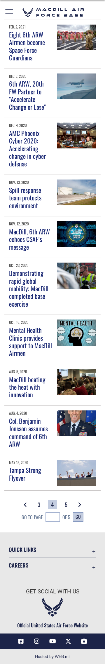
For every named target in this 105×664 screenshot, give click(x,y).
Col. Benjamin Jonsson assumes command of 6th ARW (28, 432)
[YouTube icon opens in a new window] (52, 641)
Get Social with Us (52, 591)
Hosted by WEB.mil (52, 656)
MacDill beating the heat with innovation (27, 387)
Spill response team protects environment (25, 197)
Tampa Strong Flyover (25, 473)
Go (78, 516)
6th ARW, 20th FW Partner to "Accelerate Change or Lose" (27, 95)
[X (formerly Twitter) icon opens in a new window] (68, 641)
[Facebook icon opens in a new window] (21, 641)
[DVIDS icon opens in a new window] (84, 641)
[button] (9, 12)
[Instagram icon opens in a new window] (36, 641)
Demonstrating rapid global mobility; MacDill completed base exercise (28, 288)
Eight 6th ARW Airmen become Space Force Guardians (27, 46)
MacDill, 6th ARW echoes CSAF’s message (29, 239)
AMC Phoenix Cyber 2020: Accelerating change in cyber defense (27, 148)
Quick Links (22, 549)
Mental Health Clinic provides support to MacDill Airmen (30, 341)
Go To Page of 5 (46, 517)
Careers (18, 565)
